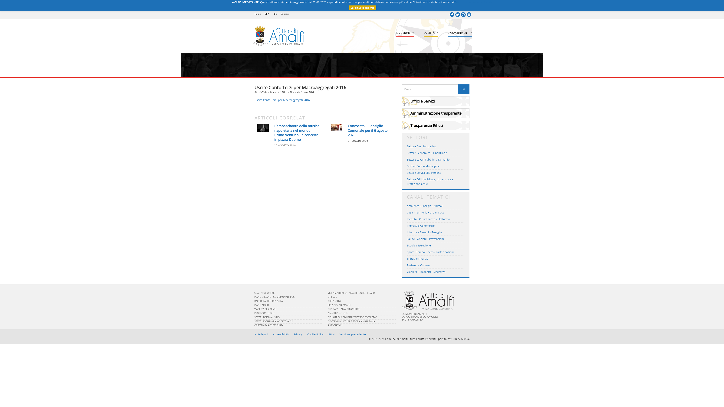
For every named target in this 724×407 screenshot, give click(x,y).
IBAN (331, 334)
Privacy (298, 334)
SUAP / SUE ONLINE (264, 293)
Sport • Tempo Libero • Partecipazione (431, 252)
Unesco (332, 296)
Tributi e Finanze (417, 258)
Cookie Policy (315, 334)
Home (258, 13)
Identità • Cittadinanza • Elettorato (428, 219)
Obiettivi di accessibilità (269, 325)
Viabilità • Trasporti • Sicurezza (426, 272)
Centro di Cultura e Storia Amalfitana (351, 321)
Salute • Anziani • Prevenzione (426, 239)
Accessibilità (281, 334)
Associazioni (335, 325)
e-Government (458, 32)
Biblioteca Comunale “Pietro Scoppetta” (352, 317)
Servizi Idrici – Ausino (267, 317)
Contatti (285, 13)
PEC (275, 13)
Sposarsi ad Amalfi (339, 305)
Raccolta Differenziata (268, 301)
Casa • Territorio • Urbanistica (425, 212)
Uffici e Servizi (422, 101)
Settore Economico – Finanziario (427, 153)
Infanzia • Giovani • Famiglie (424, 232)
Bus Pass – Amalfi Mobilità (344, 309)
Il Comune (403, 32)
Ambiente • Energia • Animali (425, 206)
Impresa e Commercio (421, 225)
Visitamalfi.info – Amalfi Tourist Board (351, 293)
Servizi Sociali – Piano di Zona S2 (273, 321)
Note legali (261, 334)
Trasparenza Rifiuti (426, 125)
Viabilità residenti (265, 309)
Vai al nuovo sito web (362, 7)
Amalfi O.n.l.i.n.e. (338, 313)
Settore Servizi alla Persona (424, 172)
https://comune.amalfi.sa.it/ (474, 2)
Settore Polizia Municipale (423, 166)
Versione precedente (353, 334)
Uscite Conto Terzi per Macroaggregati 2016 (282, 100)
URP (267, 13)
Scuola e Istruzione (419, 245)
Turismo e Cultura (418, 265)
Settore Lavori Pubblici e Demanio (428, 159)
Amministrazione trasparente (436, 113)
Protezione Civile (264, 313)
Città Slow (334, 301)
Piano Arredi (261, 305)
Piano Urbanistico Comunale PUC (274, 296)
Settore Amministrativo (421, 146)
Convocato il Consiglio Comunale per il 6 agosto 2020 (368, 130)
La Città (429, 32)
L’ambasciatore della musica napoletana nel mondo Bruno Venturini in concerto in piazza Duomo (296, 133)
